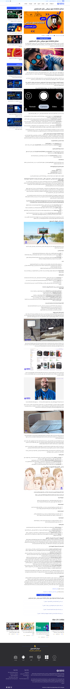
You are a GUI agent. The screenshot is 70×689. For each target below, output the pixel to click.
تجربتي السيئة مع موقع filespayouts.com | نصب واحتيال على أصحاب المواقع (15, 20)
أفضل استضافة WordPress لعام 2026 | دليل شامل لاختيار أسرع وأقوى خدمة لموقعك (42, 634)
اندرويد (23, 660)
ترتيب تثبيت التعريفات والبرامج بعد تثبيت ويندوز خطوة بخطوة (15, 128)
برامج (39, 660)
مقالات (46, 35)
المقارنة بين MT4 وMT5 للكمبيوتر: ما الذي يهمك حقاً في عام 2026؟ (58, 631)
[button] (51, 3)
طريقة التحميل (59, 1)
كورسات (15, 660)
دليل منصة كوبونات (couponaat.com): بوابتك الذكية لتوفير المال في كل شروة (28, 632)
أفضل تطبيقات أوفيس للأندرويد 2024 (15, 33)
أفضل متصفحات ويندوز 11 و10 (16, 89)
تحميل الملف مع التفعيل (44, 38)
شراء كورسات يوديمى (52, 1)
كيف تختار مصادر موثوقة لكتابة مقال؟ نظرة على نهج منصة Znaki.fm (12, 631)
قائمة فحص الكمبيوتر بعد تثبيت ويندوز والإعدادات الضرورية (15, 115)
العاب (31, 660)
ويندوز (47, 660)
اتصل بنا (47, 1)
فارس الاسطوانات (55, 589)
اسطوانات (54, 660)
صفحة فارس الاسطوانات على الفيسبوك (50, 592)
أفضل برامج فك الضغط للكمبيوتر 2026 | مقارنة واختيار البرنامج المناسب (15, 76)
